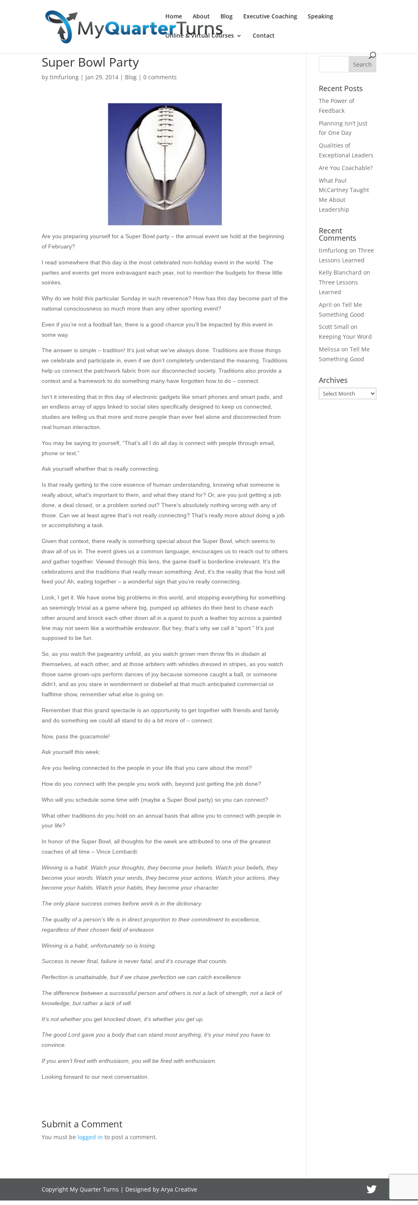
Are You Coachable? (346, 168)
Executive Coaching (270, 16)
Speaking (320, 16)
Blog (226, 16)
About (201, 16)
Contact (264, 36)
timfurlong (64, 77)
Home (173, 16)
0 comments (160, 77)
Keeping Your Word (345, 336)
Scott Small (334, 327)
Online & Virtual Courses (199, 36)
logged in (90, 1137)
